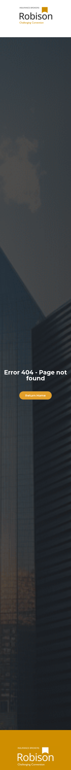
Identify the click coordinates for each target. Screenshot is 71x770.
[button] (35, 31)
